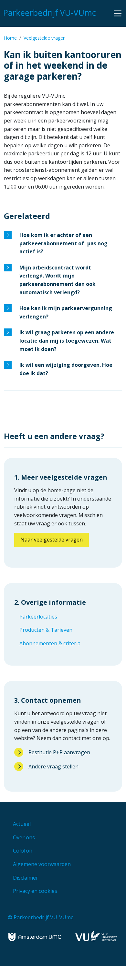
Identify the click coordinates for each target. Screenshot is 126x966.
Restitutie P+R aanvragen (59, 752)
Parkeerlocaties (38, 616)
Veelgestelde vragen (45, 38)
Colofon (22, 850)
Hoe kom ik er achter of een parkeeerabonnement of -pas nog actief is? (63, 243)
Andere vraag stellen (53, 766)
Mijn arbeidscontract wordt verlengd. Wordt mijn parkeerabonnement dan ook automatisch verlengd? (57, 280)
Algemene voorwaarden (42, 864)
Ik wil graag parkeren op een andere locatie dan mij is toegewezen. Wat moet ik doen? (66, 340)
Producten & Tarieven (45, 629)
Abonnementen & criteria (49, 643)
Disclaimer (25, 877)
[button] (117, 13)
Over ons (24, 837)
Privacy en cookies (35, 890)
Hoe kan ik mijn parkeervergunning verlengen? (65, 312)
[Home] (51, 13)
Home (10, 38)
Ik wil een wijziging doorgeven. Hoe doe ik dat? (65, 369)
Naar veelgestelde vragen (51, 539)
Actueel (22, 823)
